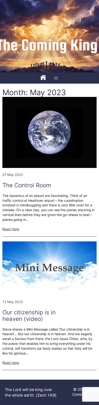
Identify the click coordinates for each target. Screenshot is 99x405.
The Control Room (26, 185)
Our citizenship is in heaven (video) (29, 315)
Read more (10, 229)
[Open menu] (56, 78)
